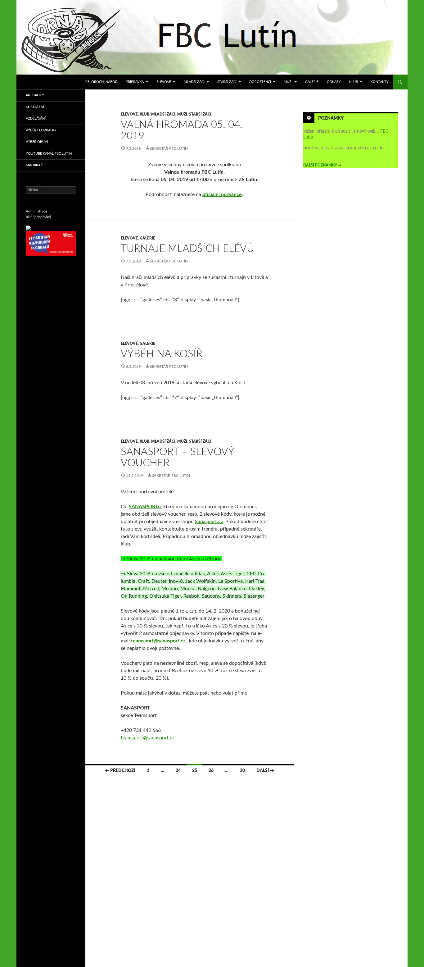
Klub (353, 82)
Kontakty (380, 82)
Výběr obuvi (37, 142)
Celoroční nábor (101, 82)
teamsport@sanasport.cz (147, 737)
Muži (288, 82)
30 (242, 771)
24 (178, 771)
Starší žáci (227, 82)
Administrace (36, 211)
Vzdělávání (36, 118)
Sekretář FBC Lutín (169, 148)
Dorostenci (260, 82)
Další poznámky (322, 165)
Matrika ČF (35, 165)
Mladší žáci (194, 82)
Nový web (313, 148)
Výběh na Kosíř (161, 354)
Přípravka (135, 82)
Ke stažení (35, 107)
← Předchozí (120, 771)
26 (211, 771)
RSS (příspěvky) (38, 217)
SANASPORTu (145, 506)
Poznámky (331, 118)
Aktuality (35, 95)
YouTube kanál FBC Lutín (49, 153)
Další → (265, 771)
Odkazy (334, 82)
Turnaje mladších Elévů (187, 249)
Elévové (163, 82)
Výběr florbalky (41, 130)
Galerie (311, 82)
